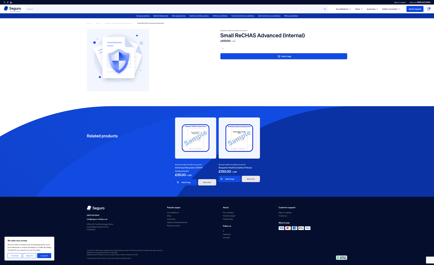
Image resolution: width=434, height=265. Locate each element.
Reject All (29, 256)
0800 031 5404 (423, 2)
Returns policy (126, 258)
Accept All (44, 256)
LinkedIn (226, 237)
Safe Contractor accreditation (269, 16)
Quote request (415, 9)
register (403, 2)
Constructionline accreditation (242, 16)
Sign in (396, 2)
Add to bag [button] (186, 182)
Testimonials (228, 219)
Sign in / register (285, 212)
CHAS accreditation (220, 16)
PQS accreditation (291, 16)
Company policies (143, 16)
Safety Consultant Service (177, 222)
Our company (228, 212)
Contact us (283, 216)
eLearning (371, 9)
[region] (29, 248)
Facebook (227, 234)
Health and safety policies (199, 16)
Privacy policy (101, 258)
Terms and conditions (114, 258)
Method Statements (160, 16)
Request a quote (173, 225)
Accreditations (342, 9)
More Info (207, 182)
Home (89, 23)
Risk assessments (178, 16)
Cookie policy (91, 258)
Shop (357, 9)
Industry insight (229, 216)
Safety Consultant (390, 9)
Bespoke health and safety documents (118, 23)
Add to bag (286, 56)
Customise (15, 256)
